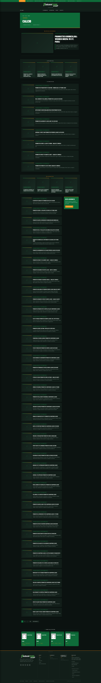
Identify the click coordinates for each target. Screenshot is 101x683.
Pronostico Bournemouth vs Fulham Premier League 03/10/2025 (46, 250)
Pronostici (40, 660)
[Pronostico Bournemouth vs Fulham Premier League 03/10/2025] (27, 251)
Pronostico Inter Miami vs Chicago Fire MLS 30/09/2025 (44, 533)
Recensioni (51, 10)
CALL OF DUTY (28, 643)
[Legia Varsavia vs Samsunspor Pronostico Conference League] (27, 358)
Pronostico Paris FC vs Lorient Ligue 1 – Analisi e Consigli (45, 260)
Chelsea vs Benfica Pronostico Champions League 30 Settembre (46, 582)
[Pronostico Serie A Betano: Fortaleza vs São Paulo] (27, 329)
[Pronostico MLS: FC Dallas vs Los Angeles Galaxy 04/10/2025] (27, 230)
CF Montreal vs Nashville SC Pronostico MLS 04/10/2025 (28, 190)
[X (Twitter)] (21, 665)
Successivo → (35, 621)
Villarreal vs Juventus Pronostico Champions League (44, 494)
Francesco (73, 634)
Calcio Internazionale (42, 663)
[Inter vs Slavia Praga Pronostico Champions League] (27, 602)
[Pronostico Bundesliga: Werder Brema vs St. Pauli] (37, 43)
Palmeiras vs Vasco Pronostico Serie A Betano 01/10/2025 (45, 455)
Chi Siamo (73, 661)
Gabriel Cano (29, 634)
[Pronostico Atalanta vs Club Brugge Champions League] (27, 544)
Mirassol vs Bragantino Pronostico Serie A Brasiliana (44, 436)
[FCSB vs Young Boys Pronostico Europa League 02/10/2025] (27, 348)
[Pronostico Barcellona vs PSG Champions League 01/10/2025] (27, 504)
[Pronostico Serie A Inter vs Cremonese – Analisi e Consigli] (71, 66)
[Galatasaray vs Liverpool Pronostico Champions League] (27, 592)
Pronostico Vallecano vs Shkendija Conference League (45, 396)
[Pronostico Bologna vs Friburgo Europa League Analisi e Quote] (27, 290)
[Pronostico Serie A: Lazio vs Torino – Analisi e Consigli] (28, 144)
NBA (39, 659)
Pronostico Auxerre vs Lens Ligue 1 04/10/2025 (46, 121)
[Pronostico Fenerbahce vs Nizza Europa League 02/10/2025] (27, 368)
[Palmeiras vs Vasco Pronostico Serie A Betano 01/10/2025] (27, 456)
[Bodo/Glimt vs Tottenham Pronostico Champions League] (27, 573)
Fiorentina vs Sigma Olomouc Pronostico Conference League (46, 338)
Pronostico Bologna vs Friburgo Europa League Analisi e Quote (46, 289)
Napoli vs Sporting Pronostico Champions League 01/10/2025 (46, 426)
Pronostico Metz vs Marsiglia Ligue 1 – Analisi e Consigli (43, 190)
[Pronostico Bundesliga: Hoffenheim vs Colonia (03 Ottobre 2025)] (27, 240)
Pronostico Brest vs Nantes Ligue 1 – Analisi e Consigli (48, 154)
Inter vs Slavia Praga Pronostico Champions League (44, 602)
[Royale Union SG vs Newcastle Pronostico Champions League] (27, 485)
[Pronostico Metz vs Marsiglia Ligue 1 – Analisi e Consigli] (43, 182)
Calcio (40, 657)
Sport (57, 10)
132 (30, 621)
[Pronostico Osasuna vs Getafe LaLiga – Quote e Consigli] (27, 270)
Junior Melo (44, 634)
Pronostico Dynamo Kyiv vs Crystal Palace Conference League (46, 309)
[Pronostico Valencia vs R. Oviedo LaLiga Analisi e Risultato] (27, 563)
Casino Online (74, 670)
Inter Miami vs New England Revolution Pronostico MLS (48, 110)
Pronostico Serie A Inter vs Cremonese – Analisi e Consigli (70, 75)
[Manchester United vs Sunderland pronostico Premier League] (43, 66)
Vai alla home (69, 206)
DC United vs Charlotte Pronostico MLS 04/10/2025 (44, 200)
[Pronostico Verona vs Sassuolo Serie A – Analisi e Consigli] (27, 280)
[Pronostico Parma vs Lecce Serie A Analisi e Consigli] (28, 167)
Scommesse (45, 10)
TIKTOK (56, 643)
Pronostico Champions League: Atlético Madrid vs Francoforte (46, 553)
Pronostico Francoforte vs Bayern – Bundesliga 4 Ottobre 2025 (50, 87)
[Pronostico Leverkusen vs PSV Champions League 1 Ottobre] (27, 514)
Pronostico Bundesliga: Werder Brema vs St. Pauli (66, 39)
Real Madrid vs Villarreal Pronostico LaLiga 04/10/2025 (48, 99)
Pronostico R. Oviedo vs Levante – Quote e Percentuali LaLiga (27, 75)
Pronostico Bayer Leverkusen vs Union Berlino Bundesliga (45, 220)
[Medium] (25, 665)
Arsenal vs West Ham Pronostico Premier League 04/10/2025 (49, 132)
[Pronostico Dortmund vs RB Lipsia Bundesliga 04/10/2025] (57, 66)
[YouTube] (23, 665)
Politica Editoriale (74, 664)
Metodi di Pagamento (76, 675)
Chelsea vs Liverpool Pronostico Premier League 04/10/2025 (56, 190)
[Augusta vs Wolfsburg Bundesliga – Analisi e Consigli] (71, 182)
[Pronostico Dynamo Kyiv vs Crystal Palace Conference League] (27, 309)
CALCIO (23, 643)
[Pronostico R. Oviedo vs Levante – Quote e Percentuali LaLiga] (29, 66)
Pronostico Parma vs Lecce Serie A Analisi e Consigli (47, 165)
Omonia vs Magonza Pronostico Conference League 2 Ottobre (46, 387)
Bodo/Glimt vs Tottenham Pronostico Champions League (45, 572)
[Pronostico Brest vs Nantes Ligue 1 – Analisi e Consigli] (28, 155)
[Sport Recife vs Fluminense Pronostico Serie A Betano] (27, 446)
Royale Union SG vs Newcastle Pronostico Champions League (46, 484)
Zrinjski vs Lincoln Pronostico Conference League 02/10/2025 (46, 406)
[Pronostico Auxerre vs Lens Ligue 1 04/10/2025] (28, 122)
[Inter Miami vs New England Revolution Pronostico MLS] (28, 111)
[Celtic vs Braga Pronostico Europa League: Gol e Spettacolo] (27, 319)
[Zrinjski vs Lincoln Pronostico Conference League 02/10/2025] (27, 407)
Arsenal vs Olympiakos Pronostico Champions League (44, 475)
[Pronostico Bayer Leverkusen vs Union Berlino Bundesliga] (27, 220)
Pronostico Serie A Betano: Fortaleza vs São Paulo (44, 328)
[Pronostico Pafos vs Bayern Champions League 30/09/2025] (27, 524)
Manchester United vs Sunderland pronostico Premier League (41, 75)
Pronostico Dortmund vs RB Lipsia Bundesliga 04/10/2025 (56, 75)
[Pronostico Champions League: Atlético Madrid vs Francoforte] (27, 553)
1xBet (73, 673)
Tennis (40, 662)
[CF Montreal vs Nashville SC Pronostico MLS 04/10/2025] (29, 182)
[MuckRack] (27, 665)
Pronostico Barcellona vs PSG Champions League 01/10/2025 (46, 504)
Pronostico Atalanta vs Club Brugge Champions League (45, 543)
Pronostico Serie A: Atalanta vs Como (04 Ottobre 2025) (45, 210)
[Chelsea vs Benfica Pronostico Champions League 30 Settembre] (27, 583)
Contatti (73, 666)
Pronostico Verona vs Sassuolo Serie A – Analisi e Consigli (45, 279)
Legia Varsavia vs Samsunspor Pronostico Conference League (46, 357)
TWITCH (60, 643)
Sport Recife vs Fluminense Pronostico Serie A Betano (44, 445)
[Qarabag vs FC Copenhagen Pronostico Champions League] (27, 465)
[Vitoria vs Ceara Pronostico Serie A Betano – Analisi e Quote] (27, 378)
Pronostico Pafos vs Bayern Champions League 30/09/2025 (45, 523)
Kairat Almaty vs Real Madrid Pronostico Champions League (46, 611)
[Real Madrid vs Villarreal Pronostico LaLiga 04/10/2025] (28, 100)
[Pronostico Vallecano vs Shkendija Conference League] (27, 397)
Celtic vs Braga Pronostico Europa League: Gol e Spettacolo (46, 318)
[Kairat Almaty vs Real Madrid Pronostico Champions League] (27, 612)
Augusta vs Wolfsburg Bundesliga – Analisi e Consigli (69, 190)
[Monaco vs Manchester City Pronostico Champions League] (27, 417)
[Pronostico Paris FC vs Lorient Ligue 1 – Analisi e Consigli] (27, 260)
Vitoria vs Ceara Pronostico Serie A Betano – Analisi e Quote (46, 377)
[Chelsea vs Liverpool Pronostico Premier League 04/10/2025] (57, 182)
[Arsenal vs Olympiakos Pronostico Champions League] (27, 475)
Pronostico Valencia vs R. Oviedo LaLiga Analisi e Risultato (45, 563)
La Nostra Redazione (75, 663)
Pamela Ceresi (59, 634)
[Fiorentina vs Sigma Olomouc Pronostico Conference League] (27, 338)
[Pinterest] (30, 665)
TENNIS (41, 643)
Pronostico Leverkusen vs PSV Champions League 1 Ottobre (45, 514)
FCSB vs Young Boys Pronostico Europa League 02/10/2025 (45, 348)
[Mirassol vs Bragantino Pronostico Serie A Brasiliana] (27, 436)
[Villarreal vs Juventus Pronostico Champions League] (27, 495)
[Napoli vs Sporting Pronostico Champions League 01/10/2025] (27, 426)
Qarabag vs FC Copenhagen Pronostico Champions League (45, 465)
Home (23, 15)
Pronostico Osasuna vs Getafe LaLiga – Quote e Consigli (45, 269)
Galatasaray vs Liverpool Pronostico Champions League (45, 592)
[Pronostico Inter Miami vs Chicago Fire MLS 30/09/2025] (27, 534)
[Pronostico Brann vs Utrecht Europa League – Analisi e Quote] (27, 299)
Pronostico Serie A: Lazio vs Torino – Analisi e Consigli (48, 143)
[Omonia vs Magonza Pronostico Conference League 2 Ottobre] (27, 387)
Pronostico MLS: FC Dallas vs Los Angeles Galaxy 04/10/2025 (46, 230)
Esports (61, 10)
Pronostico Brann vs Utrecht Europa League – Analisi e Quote (46, 299)
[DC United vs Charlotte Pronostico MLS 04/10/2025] (27, 201)
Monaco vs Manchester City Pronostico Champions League (45, 416)
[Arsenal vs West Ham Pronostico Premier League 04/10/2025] (28, 133)
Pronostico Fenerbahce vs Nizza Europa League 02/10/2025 (45, 367)
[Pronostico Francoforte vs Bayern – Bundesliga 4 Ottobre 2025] (28, 89)
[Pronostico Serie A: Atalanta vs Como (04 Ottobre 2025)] (27, 211)
